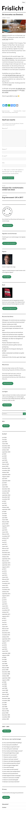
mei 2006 (4, 704)
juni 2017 (4, 540)
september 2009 (6, 653)
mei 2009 (4, 661)
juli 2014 (4, 569)
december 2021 (6, 497)
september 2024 (6, 474)
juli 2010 (4, 643)
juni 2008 (4, 684)
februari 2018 (5, 534)
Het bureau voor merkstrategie (11, 739)
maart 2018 (5, 532)
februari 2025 (5, 464)
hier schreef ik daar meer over (13, 75)
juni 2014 (4, 571)
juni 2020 (4, 513)
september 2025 (6, 452)
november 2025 (6, 447)
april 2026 (4, 441)
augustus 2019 (5, 526)
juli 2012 (4, 597)
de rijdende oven (20, 88)
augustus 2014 (5, 567)
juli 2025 (4, 454)
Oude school (7, 731)
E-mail (4, 156)
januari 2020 (5, 523)
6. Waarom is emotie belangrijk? (10, 779)
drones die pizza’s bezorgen (9, 90)
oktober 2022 (5, 493)
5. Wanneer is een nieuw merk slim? (10, 781)
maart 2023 (5, 486)
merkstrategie (15, 112)
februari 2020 (5, 521)
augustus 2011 (5, 616)
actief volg (5, 39)
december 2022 (6, 489)
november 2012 (6, 589)
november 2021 (6, 499)
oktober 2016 (5, 556)
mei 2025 (4, 458)
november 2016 (6, 554)
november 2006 (6, 700)
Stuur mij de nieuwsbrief (9, 243)
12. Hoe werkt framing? (8, 767)
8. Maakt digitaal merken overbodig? (11, 775)
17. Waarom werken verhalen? (9, 757)
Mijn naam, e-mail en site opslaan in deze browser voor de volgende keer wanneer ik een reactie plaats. (12, 171)
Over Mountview (8, 225)
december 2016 (6, 552)
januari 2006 (5, 713)
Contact (4, 807)
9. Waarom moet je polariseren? (10, 773)
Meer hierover (7, 404)
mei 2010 (4, 647)
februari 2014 (5, 579)
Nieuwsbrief (5, 804)
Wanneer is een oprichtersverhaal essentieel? (13, 322)
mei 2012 (4, 602)
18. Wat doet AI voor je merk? (9, 755)
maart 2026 (5, 443)
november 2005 (6, 717)
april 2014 (4, 575)
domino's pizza (8, 112)
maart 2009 (5, 665)
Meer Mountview (8, 383)
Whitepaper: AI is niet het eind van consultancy (13, 320)
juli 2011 (4, 618)
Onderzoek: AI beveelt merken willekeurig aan (13, 336)
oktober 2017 (5, 538)
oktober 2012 (5, 591)
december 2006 (6, 698)
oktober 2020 (5, 507)
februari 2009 (5, 667)
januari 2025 (5, 466)
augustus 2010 (5, 641)
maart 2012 (5, 606)
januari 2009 (5, 669)
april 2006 (4, 706)
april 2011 (4, 624)
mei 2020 (4, 515)
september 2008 (6, 678)
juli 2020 (4, 511)
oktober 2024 (5, 472)
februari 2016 (5, 560)
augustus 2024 (5, 476)
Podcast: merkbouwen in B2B (9, 324)
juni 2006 (4, 702)
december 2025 (6, 445)
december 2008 (6, 671)
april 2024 (4, 478)
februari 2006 (5, 710)
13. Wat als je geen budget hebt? (10, 765)
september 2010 (6, 639)
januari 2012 (5, 608)
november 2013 (6, 583)
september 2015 (6, 563)
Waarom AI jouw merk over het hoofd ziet (12, 332)
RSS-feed (6, 425)
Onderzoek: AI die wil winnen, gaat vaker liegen (14, 357)
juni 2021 (4, 503)
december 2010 (6, 632)
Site (3, 162)
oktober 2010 (5, 637)
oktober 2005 (5, 719)
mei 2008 (4, 686)
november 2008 (6, 673)
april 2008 (4, 688)
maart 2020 (5, 519)
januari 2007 (5, 696)
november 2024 (6, 470)
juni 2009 (4, 659)
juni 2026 (4, 437)
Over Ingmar (7, 276)
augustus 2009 (5, 655)
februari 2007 (5, 694)
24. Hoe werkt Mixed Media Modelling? (12, 742)
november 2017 (6, 536)
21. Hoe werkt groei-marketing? (10, 748)
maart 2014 (5, 577)
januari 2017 (5, 550)
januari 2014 (5, 581)
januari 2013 (5, 587)
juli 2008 (4, 682)
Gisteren (4, 35)
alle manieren (9, 58)
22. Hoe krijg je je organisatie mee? (10, 746)
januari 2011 (5, 630)
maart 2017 (5, 546)
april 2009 (4, 663)
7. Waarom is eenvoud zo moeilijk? (10, 777)
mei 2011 (4, 622)
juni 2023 (4, 482)
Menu (23, 2)
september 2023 (6, 480)
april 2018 (4, 530)
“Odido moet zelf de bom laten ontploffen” (12, 334)
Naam (4, 149)
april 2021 (4, 505)
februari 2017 (5, 548)
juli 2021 (4, 501)
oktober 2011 (5, 612)
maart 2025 (5, 462)
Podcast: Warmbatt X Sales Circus (10, 342)
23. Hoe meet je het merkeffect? (10, 744)
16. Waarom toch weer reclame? (10, 759)
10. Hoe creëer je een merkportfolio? (11, 771)
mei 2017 (4, 542)
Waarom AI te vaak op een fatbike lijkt (11, 326)
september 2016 (6, 558)
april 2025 (4, 460)
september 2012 (6, 593)
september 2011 (6, 614)
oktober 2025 (5, 450)
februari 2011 (5, 628)
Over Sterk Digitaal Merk (10, 308)
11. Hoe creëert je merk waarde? (10, 769)
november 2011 (6, 610)
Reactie (5, 128)
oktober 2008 (5, 675)
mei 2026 (4, 439)
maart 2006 (5, 708)
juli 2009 (4, 657)
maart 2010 (5, 651)
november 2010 (6, 634)
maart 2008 (5, 690)
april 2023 (4, 484)
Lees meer (6, 797)
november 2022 (6, 491)
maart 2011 (5, 626)
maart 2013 (5, 585)
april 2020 (4, 517)
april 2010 (4, 649)
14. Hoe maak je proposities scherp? (11, 763)
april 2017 (4, 544)
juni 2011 (4, 620)
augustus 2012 (5, 595)
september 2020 (6, 509)
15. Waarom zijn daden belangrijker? (11, 761)
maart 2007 (5, 692)
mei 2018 (4, 528)
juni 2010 (4, 645)
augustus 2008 (5, 680)
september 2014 (6, 565)
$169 (10, 84)
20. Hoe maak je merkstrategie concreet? (12, 751)
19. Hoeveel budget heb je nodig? (10, 753)
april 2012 (4, 604)
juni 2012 (4, 599)
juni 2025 (4, 456)
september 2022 (6, 495)
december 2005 (6, 715)
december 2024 (6, 468)
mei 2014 (4, 573)
